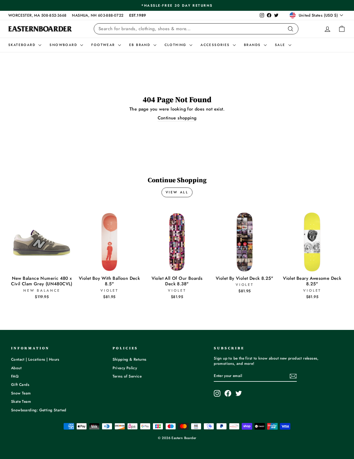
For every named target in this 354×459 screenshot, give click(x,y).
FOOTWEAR (104, 44)
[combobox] (196, 28)
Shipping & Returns (130, 359)
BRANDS (253, 44)
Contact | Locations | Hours (35, 359)
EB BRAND (140, 44)
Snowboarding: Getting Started (38, 410)
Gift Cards (20, 384)
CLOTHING (176, 44)
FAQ (15, 376)
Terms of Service (127, 376)
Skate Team (21, 401)
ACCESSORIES (216, 44)
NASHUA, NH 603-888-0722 (97, 15)
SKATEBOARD (22, 44)
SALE (281, 44)
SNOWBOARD (64, 44)
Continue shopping (177, 118)
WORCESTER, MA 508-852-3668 (37, 15)
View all (177, 192)
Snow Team (21, 393)
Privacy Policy (125, 368)
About (16, 368)
